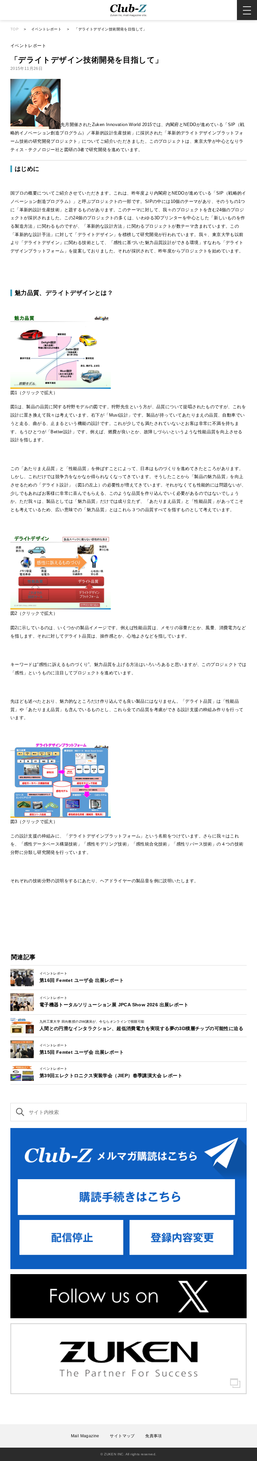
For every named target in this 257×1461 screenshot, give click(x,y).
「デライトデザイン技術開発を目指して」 (110, 29)
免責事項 (153, 1436)
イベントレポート (46, 29)
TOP (14, 29)
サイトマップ (122, 1436)
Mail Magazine (85, 1436)
